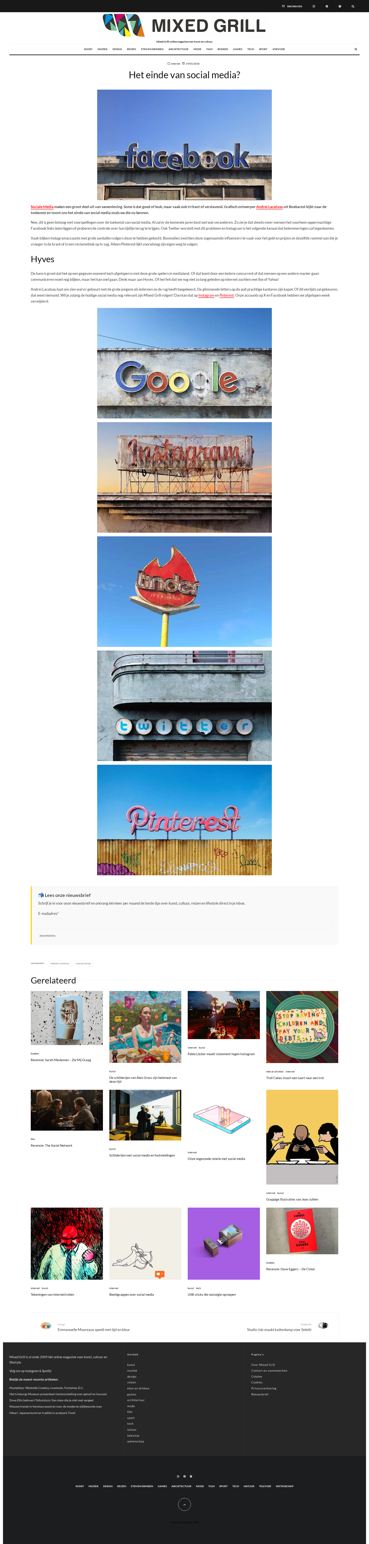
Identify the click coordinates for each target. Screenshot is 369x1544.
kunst (88, 49)
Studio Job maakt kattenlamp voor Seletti (279, 1327)
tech (250, 49)
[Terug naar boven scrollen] (184, 1504)
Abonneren (48, 935)
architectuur (178, 49)
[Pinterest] (326, 6)
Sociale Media (42, 206)
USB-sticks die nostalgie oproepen (212, 1294)
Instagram (206, 295)
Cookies (257, 1382)
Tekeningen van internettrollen (52, 1294)
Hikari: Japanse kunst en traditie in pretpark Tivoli (42, 1413)
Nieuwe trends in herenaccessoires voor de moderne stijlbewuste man (55, 1406)
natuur (132, 1429)
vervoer (278, 49)
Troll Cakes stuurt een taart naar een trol (295, 1078)
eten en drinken (152, 49)
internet (175, 63)
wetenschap (135, 1441)
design (117, 49)
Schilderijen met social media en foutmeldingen (142, 1155)
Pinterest (227, 295)
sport (263, 49)
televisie (133, 1435)
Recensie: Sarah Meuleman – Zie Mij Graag (61, 1060)
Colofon (256, 1376)
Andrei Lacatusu (269, 206)
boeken (223, 49)
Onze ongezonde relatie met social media (216, 1159)
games (237, 49)
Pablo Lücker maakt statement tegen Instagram (221, 1054)
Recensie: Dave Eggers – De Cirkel (290, 1269)
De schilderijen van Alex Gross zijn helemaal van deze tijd (143, 1079)
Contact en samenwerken (269, 1370)
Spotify (46, 1371)
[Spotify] (339, 6)
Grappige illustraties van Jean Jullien (292, 1199)
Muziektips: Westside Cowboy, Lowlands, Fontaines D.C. (46, 1388)
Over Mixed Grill (263, 1365)
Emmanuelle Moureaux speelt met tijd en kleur (94, 1327)
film (209, 49)
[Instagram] (313, 6)
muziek (102, 49)
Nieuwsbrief (259, 1394)
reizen (131, 49)
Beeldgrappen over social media (131, 1294)
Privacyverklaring (264, 1388)
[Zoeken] (353, 6)
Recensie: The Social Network (51, 1145)
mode (197, 49)
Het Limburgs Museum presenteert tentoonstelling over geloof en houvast (58, 1394)
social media (84, 964)
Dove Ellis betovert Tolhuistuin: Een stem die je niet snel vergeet (51, 1400)
